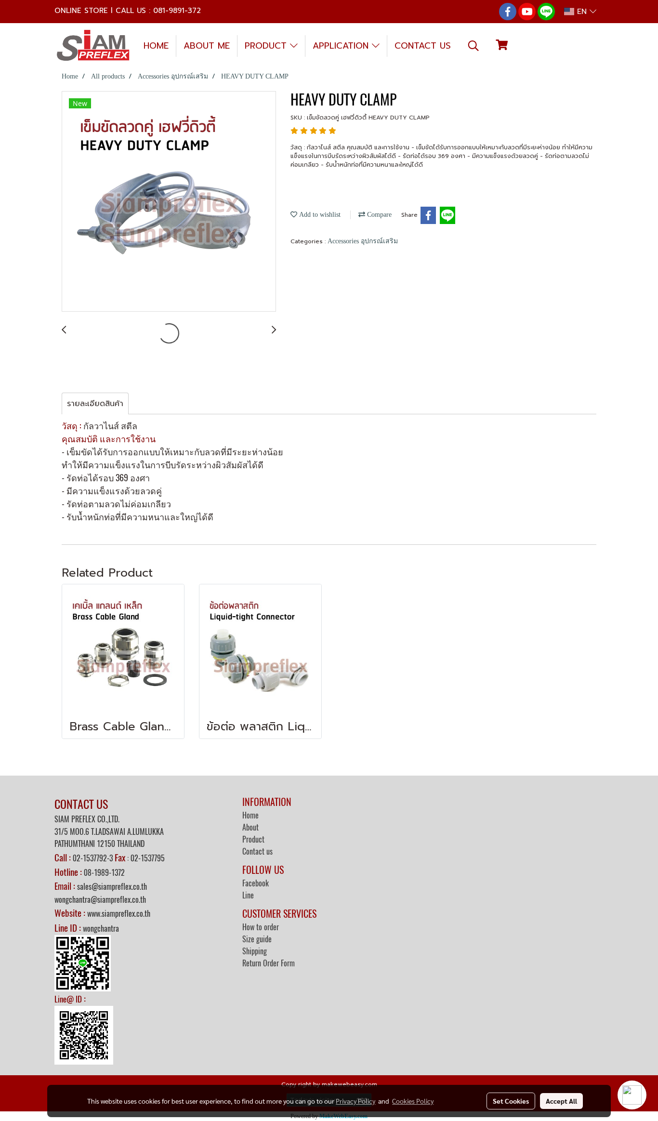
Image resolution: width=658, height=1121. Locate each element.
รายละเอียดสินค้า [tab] (95, 403)
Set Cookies (511, 1100)
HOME (156, 46)
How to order (260, 927)
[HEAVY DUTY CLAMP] (169, 202)
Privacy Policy (355, 1100)
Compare (378, 214)
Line (248, 895)
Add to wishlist (319, 214)
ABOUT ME (207, 46)
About (250, 827)
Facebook (255, 883)
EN (582, 11)
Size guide (257, 939)
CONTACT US (423, 46)
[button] (473, 46)
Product (253, 839)
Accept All (561, 1100)
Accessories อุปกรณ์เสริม (363, 241)
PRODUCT (267, 46)
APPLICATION (342, 46)
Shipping (254, 951)
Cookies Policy (413, 1100)
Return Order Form (268, 963)
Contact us (257, 851)
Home (250, 815)
